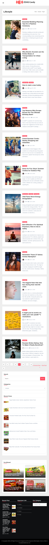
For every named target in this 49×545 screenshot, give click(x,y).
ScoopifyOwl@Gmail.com (24, 542)
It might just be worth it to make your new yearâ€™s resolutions (31, 314)
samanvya (26, 347)
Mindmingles (36, 541)
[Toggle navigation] (3, 3)
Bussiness (25, 193)
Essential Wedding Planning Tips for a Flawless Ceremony (32, 24)
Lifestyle (25, 19)
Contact (20, 507)
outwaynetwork (27, 117)
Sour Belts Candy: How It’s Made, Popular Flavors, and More (34, 488)
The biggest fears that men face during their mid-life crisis (32, 284)
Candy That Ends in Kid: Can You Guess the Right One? (35, 474)
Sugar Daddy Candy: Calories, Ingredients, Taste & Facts (13, 474)
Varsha (25, 28)
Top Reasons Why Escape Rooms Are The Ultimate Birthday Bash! (31, 112)
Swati (25, 60)
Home (20, 504)
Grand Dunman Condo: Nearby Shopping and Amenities (30, 140)
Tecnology (36, 193)
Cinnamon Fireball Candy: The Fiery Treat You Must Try (13, 488)
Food (20, 514)
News (20, 511)
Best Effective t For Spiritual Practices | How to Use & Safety (32, 226)
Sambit (25, 201)
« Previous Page (36, 365)
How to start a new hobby (31, 85)
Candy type (25, 82)
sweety (25, 88)
